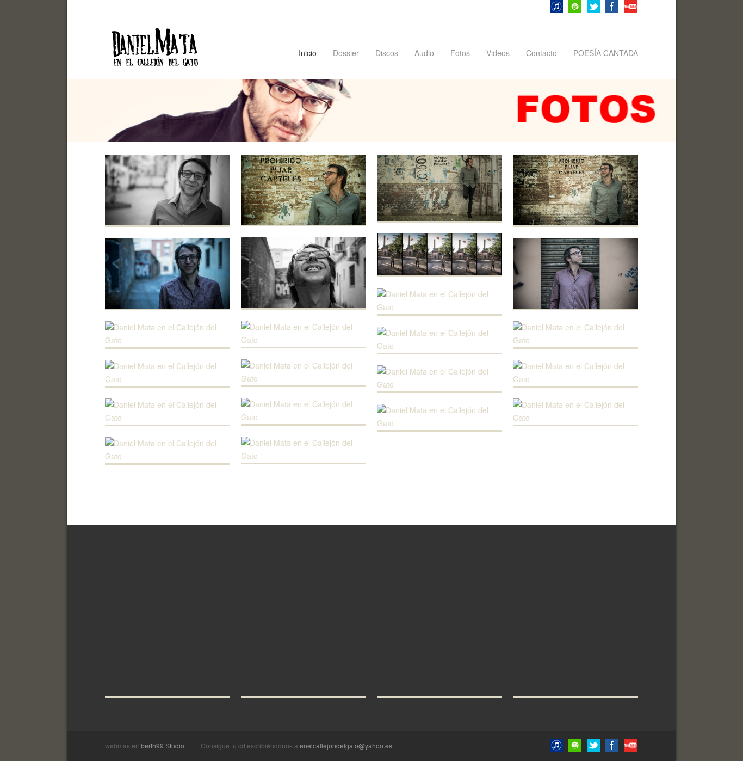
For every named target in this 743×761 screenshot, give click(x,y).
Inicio (308, 52)
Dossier (346, 52)
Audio (424, 52)
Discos (386, 52)
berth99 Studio (162, 745)
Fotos (460, 52)
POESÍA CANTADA (605, 52)
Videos (498, 52)
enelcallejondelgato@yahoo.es (346, 745)
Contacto (541, 52)
